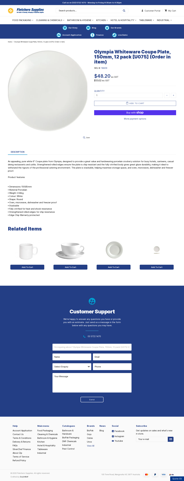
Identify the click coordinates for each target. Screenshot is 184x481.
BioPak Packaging (70, 437)
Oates (90, 438)
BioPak (90, 430)
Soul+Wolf (24, 477)
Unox (89, 442)
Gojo (89, 434)
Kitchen (41, 442)
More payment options (135, 119)
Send (92, 399)
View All (90, 446)
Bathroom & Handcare (67, 432)
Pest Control (68, 449)
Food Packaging (45, 430)
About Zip (17, 453)
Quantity (99, 91)
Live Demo (123, 35)
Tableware (42, 449)
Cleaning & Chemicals (47, 434)
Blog (94, 28)
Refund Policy (19, 460)
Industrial (41, 453)
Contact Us (18, 434)
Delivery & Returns (21, 442)
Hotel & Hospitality (46, 445)
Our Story (72, 28)
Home (10, 42)
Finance (99, 35)
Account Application (72, 35)
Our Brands (116, 28)
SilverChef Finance (22, 449)
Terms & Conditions (22, 438)
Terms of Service (21, 457)
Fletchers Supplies (26, 11)
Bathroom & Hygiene (47, 438)
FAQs (15, 445)
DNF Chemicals (69, 441)
